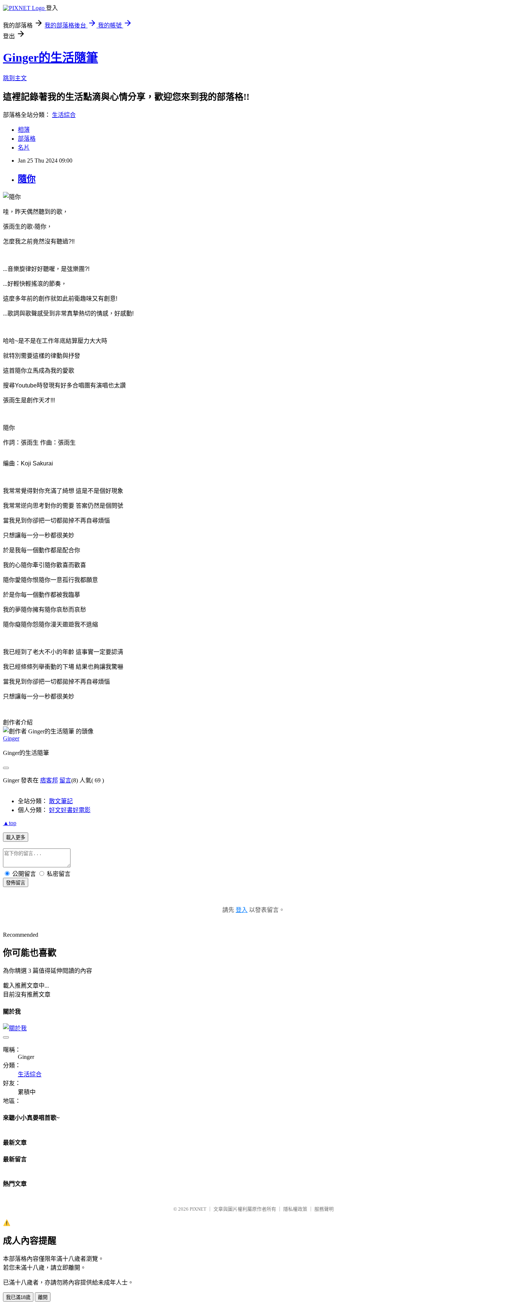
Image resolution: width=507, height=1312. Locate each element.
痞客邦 (49, 780)
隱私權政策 (295, 1209)
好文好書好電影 (70, 810)
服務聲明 (324, 1209)
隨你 (27, 179)
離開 (43, 1297)
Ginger (11, 738)
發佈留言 (15, 883)
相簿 (24, 130)
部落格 (27, 138)
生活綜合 (64, 115)
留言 (65, 780)
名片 (24, 147)
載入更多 (15, 837)
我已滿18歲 (18, 1297)
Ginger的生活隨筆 (50, 57)
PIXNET (198, 1209)
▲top (9, 823)
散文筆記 (61, 801)
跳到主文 (15, 78)
